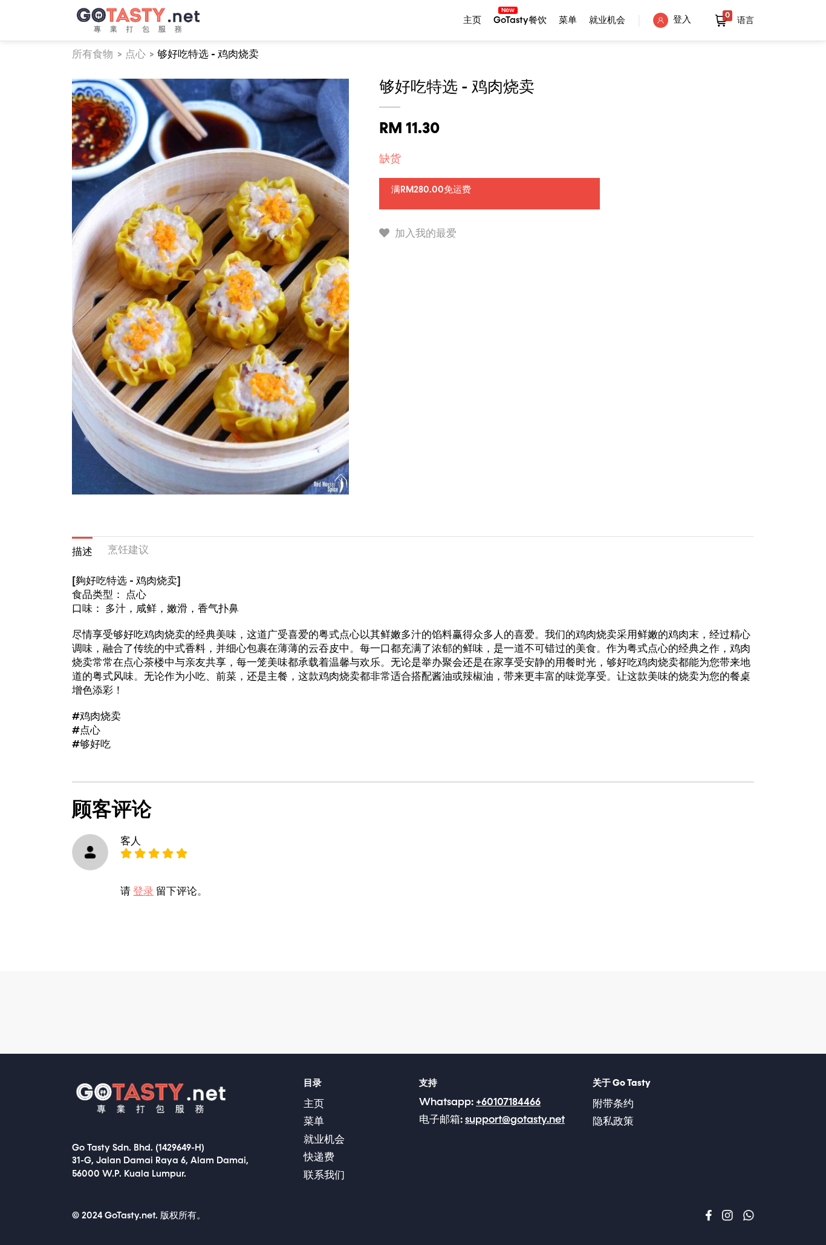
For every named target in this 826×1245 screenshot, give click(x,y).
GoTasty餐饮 (520, 19)
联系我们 (324, 1176)
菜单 (568, 20)
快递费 (319, 1157)
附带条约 (613, 1104)
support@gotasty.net (515, 1120)
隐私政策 (613, 1122)
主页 (472, 20)
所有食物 (92, 55)
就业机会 (607, 20)
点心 (135, 55)
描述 (82, 552)
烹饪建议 (128, 550)
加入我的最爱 (424, 234)
